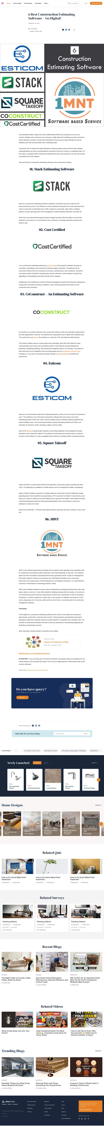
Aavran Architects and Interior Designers (47, 832)
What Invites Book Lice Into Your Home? (16, 1032)
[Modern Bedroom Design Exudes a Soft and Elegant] (68, 823)
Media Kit (46, 1101)
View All (97, 805)
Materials (39, 1080)
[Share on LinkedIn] (66, 30)
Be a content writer (31, 1101)
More (46, 3)
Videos (46, 1111)
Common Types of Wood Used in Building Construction (84, 1084)
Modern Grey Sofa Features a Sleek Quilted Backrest (9, 829)
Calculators (38, 3)
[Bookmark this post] (74, 30)
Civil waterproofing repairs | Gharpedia (71, 750)
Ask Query (22, 697)
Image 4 (37, 670)
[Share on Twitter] (63, 30)
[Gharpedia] (8, 1101)
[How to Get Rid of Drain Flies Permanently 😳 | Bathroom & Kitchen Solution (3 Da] (86, 1020)
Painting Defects (10, 922)
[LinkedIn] (82, 1119)
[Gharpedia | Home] (3, 3)
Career (63, 1105)
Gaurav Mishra (42, 985)
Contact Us (64, 1115)
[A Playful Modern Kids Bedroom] (29, 823)
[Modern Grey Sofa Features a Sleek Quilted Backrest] (9, 823)
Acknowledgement (66, 1118)
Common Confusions (49, 1105)
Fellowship (29, 1108)
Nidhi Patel (6, 983)
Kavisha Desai (42, 1088)
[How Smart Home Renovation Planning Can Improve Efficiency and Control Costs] (52, 962)
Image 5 (42, 670)
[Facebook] (88, 1119)
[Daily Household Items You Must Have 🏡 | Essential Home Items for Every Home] (52, 1020)
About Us (64, 1111)
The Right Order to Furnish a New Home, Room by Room (16, 979)
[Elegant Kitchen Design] (48, 823)
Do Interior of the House (29, 750)
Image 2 (29, 670)
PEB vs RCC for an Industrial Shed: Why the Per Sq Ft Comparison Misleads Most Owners (85, 980)
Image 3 (33, 670)
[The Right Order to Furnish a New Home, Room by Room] (18, 962)
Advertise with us (31, 1105)
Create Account (96, 3)
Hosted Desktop (62, 354)
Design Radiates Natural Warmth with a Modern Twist (87, 830)
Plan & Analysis (48, 1108)
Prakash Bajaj (34, 28)
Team (63, 1101)
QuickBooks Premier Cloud (71, 351)
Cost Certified (52, 265)
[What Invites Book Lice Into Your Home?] (17, 1020)
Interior (4, 975)
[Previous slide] (16, 750)
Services (29, 1111)
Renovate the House (48, 750)
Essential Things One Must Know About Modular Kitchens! (16, 1084)
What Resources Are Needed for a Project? (34, 653)
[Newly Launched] (52, 776)
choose (35, 337)
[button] (101, 824)
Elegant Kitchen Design (47, 828)
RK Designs (84, 834)
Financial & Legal (33, 23)
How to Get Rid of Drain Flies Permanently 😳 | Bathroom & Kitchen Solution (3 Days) (84, 1033)
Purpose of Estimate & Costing (56, 642)
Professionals (28, 3)
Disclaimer (4, 1113)
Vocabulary (47, 1115)
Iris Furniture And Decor (7, 833)
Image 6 (46, 670)
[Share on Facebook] (69, 30)
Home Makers (26, 834)
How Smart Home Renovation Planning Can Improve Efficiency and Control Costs (52, 980)
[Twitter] (79, 1118)
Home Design (17, 3)
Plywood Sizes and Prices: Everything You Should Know (48, 1084)
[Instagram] (85, 1119)
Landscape (73, 975)
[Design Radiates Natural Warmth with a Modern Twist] (88, 823)
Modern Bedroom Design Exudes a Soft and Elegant (67, 827)
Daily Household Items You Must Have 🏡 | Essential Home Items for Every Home (51, 1033)
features (29, 431)
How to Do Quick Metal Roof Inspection (14, 878)
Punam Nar (47, 645)
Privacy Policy (5, 1116)
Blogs (8, 3)
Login (85, 3)
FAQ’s (63, 1108)
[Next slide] (100, 750)
